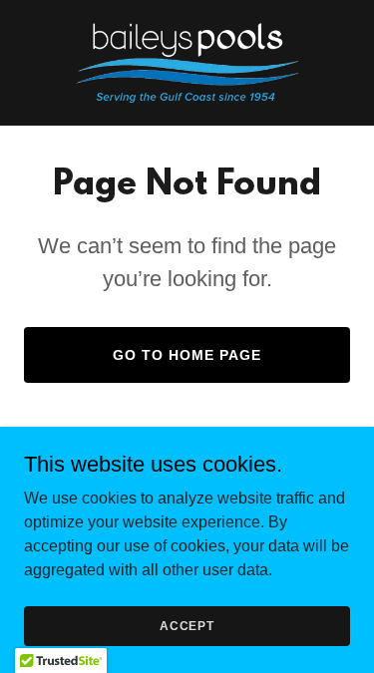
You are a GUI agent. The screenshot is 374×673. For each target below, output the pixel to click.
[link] (187, 63)
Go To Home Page (187, 355)
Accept (187, 625)
